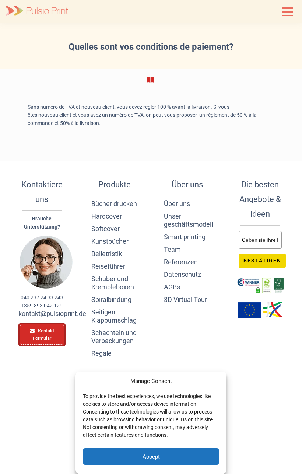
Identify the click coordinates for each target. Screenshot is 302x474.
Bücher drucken (114, 204)
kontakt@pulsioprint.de (42, 313)
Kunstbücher (110, 241)
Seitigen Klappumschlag (114, 316)
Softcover (105, 229)
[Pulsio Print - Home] (37, 11)
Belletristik (106, 254)
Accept (151, 456)
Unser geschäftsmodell (187, 220)
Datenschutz (182, 274)
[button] (287, 11)
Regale (101, 353)
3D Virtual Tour (185, 299)
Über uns (177, 204)
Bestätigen (262, 261)
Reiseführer (108, 266)
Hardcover (106, 216)
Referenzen (181, 262)
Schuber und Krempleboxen (112, 283)
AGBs (172, 287)
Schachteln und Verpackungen (114, 337)
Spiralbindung (111, 299)
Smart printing (185, 237)
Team (172, 249)
